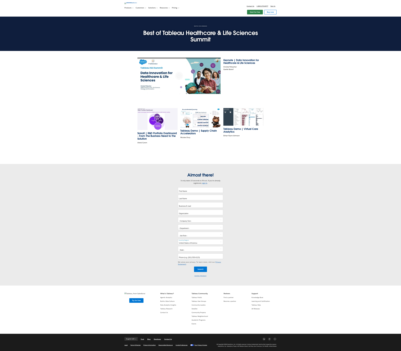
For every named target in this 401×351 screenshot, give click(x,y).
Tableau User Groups (199, 301)
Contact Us (164, 312)
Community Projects (199, 312)
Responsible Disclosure (166, 345)
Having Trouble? (200, 276)
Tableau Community (200, 293)
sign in (204, 183)
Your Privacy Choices (200, 345)
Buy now (270, 12)
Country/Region (184, 240)
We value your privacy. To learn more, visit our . (199, 263)
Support (255, 293)
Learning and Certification (261, 301)
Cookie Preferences (182, 345)
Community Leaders (199, 305)
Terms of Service (135, 345)
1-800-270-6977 (262, 6)
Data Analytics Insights (168, 305)
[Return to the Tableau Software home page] (133, 2)
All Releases (256, 309)
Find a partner (228, 297)
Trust (142, 339)
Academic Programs (198, 320)
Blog (148, 339)
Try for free (136, 300)
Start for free (255, 12)
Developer (157, 339)
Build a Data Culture (167, 301)
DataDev (194, 309)
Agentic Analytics (166, 297)
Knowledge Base (257, 297)
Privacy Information (149, 345)
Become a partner (230, 301)
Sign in (272, 6)
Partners (227, 293)
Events (194, 324)
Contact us (250, 6)
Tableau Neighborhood (200, 316)
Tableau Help (256, 305)
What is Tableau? (167, 293)
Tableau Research (166, 309)
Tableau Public (197, 297)
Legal (126, 345)
